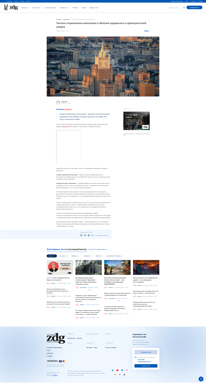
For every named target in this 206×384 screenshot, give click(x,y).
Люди (95, 347)
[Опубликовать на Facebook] (81, 235)
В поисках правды (110, 347)
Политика (37, 7)
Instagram (126, 370)
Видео (84, 7)
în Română (193, 1)
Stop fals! (79, 338)
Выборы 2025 (94, 7)
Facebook (122, 370)
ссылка (127, 128)
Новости (25, 7)
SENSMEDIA (55, 375)
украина (75, 256)
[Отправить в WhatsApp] (92, 235)
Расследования (51, 7)
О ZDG (186, 1)
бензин (99, 256)
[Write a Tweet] (85, 235)
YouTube (117, 370)
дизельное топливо (114, 256)
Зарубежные (66, 19)
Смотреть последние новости (97, 249)
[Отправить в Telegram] (89, 235)
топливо (87, 256)
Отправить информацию (177, 1)
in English (200, 1)
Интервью (89, 347)
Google (115, 374)
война (52, 256)
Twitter (119, 374)
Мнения (75, 7)
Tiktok (124, 374)
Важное (53, 283)
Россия (63, 256)
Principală (58, 19)
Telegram (112, 370)
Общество (64, 7)
